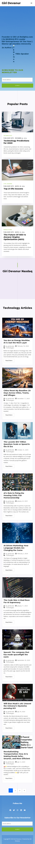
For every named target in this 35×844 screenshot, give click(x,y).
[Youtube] (24, 810)
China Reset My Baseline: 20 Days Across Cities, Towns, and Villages (17, 392)
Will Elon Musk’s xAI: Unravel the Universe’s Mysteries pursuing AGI (17, 706)
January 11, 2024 (22, 605)
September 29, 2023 (23, 660)
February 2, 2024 (22, 553)
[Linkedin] (21, 810)
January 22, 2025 (22, 501)
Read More (8, 360)
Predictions (8, 229)
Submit (17, 85)
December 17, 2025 (23, 398)
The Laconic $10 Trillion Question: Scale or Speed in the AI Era (17, 444)
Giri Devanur (11, 3)
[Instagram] (17, 810)
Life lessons (8, 183)
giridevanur (11, 346)
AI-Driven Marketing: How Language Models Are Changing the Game (16, 548)
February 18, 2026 (23, 346)
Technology (8, 135)
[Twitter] (14, 810)
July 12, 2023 (21, 762)
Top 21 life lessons (13, 189)
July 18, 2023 (21, 711)
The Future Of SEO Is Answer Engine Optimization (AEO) (15, 237)
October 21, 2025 (22, 450)
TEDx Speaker (22, 54)
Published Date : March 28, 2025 (14, 186)
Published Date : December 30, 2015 (15, 138)
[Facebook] (10, 810)
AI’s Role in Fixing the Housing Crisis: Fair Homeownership (14, 495)
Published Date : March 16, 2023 (14, 232)
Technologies (10, 348)
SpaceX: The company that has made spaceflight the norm (16, 654)
